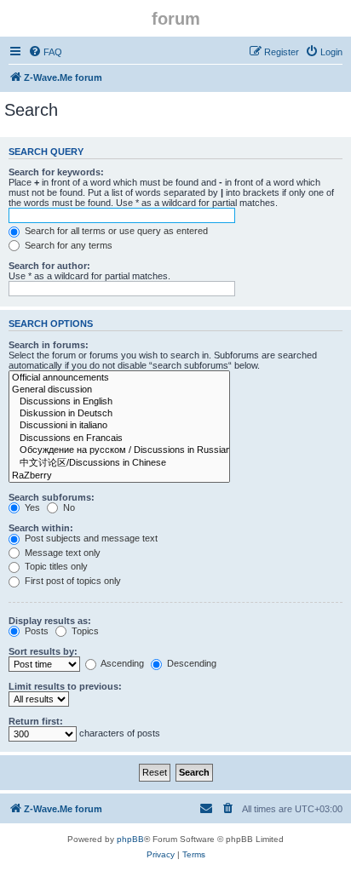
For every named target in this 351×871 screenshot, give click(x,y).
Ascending (121, 663)
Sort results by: (43, 651)
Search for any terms (67, 245)
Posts (35, 631)
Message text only (61, 552)
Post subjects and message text (90, 538)
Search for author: (49, 266)
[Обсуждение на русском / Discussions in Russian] (119, 450)
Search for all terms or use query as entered (115, 231)
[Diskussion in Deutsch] (119, 414)
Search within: (41, 528)
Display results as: (50, 621)
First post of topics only (71, 581)
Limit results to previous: (65, 686)
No (67, 507)
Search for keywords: (56, 172)
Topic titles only (55, 566)
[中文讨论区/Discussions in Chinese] (119, 463)
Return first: (36, 721)
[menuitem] (45, 52)
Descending (190, 663)
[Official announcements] (119, 378)
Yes (31, 507)
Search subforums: (52, 497)
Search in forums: (49, 345)
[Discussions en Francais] (119, 438)
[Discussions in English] (119, 402)
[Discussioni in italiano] (119, 426)
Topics (84, 631)
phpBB (130, 839)
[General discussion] (119, 390)
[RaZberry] (119, 476)
